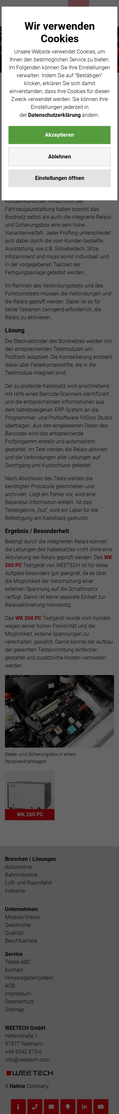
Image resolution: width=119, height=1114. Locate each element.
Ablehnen (59, 156)
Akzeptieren (59, 135)
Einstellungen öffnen (59, 178)
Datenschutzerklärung (54, 115)
